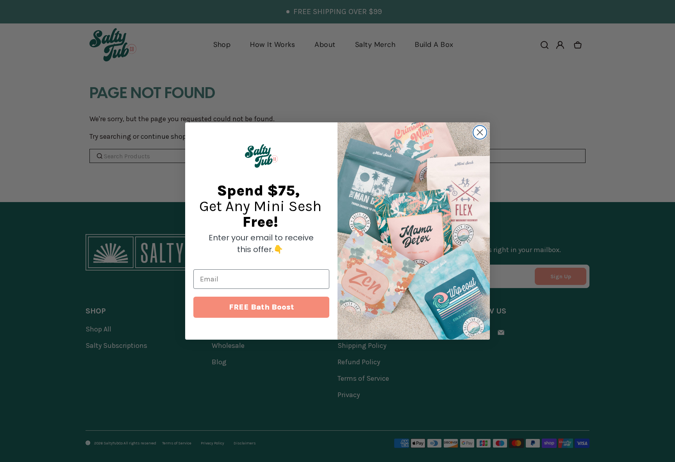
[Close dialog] (480, 132)
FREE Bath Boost (261, 307)
